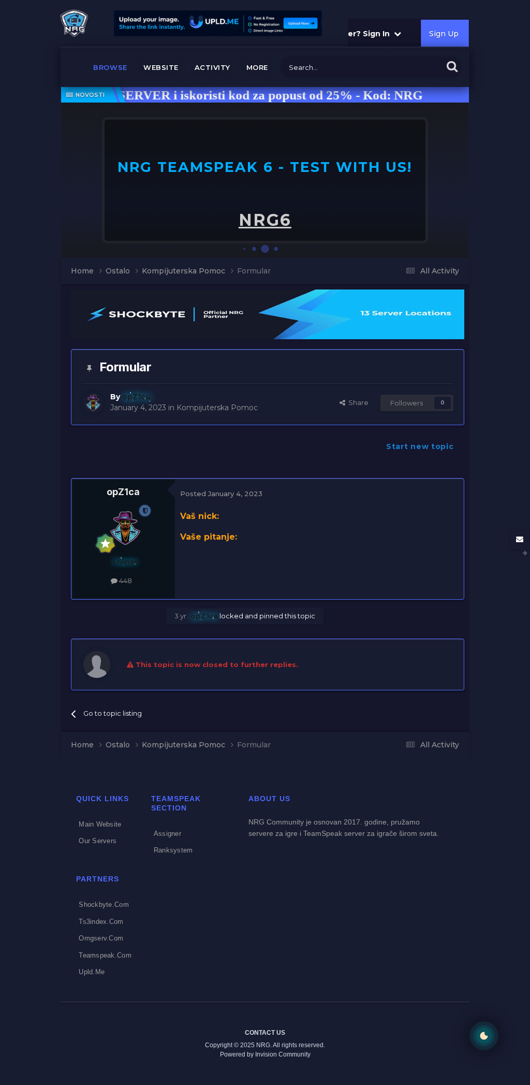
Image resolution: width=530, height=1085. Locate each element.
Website (161, 67)
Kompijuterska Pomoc (217, 407)
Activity (212, 67)
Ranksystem (173, 850)
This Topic (413, 67)
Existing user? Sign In (349, 33)
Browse (110, 67)
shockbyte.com (103, 904)
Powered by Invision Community (265, 1054)
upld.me (92, 972)
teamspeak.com (105, 955)
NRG (265, 220)
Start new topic (420, 446)
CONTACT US (265, 1032)
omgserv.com (101, 938)
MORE (257, 67)
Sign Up (443, 33)
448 (124, 580)
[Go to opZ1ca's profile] (93, 403)
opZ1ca (123, 491)
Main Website (100, 824)
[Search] (452, 66)
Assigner (167, 833)
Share (357, 402)
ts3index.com (101, 921)
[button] (433, 180)
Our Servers (97, 841)
